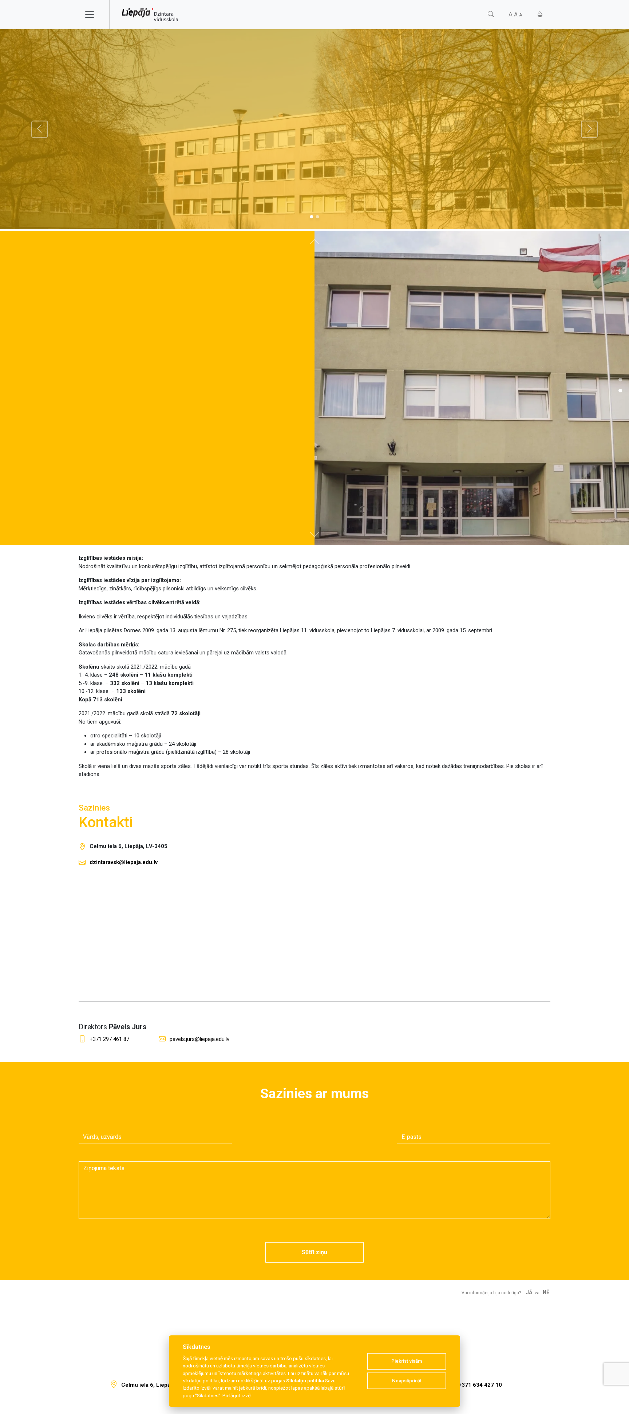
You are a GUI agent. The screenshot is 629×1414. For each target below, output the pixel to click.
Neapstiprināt (407, 1380)
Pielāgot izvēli (237, 1395)
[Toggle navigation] (94, 14)
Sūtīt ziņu (314, 1252)
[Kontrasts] (540, 14)
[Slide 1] (317, 216)
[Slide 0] (311, 216)
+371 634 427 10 (480, 1385)
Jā (529, 1293)
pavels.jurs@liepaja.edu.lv (199, 1039)
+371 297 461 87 (109, 1039)
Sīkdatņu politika (305, 1380)
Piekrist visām (406, 1361)
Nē (546, 1293)
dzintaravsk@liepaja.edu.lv (124, 862)
